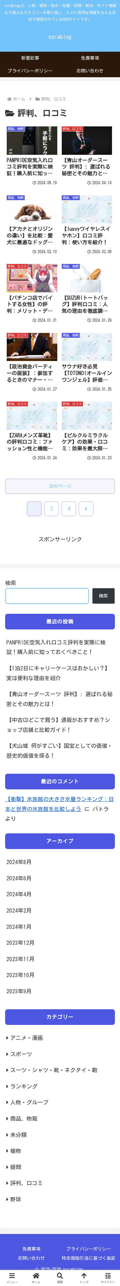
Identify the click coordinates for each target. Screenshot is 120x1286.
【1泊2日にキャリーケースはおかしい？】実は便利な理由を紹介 (58, 673)
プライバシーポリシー (88, 1249)
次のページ (60, 486)
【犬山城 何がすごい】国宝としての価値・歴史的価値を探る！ (59, 750)
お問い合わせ (31, 1258)
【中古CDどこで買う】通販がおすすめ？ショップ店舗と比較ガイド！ (58, 725)
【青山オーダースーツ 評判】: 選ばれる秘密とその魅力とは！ (59, 699)
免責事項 (31, 1249)
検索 (10, 583)
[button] (107, 971)
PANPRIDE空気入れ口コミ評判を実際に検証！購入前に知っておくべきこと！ (56, 647)
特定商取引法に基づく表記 (89, 1258)
